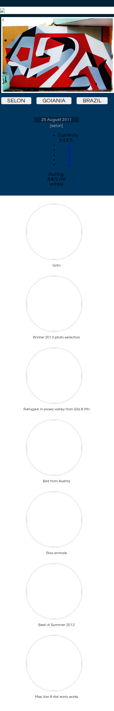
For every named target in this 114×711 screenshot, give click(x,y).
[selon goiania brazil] (56, 55)
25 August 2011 (56, 120)
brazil (92, 101)
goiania (54, 101)
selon (16, 101)
